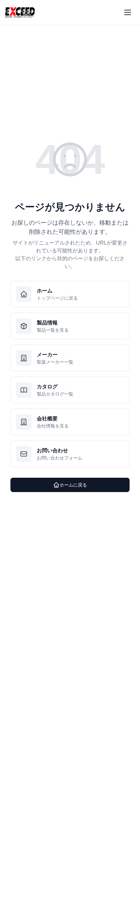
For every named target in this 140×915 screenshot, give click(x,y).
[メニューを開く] (127, 12)
